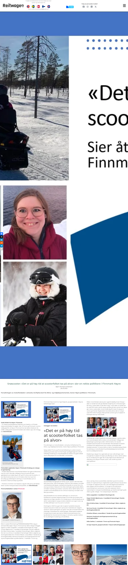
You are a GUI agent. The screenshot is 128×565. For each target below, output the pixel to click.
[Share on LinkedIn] (1, 281)
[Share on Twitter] (1, 278)
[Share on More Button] (1, 289)
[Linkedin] (91, 6)
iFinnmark (21, 488)
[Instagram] (87, 6)
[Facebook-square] (83, 6)
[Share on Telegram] (1, 286)
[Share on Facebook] (1, 275)
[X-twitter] (95, 6)
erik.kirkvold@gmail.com (42, 9)
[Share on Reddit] (1, 283)
